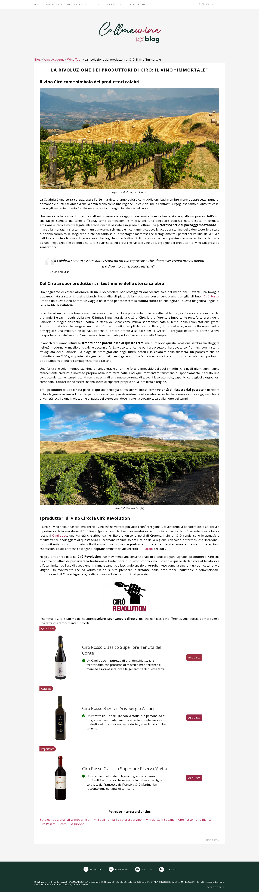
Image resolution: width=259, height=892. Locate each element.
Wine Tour (74, 59)
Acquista (194, 657)
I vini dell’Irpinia (103, 820)
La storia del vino (130, 820)
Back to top (214, 887)
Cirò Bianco (204, 820)
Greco (62, 824)
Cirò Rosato (48, 824)
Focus (95, 4)
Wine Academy (75, 4)
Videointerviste (136, 4)
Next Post (212, 840)
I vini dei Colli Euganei (160, 820)
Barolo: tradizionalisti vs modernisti (65, 820)
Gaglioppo (77, 824)
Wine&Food (53, 4)
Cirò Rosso (211, 296)
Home (37, 4)
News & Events (112, 4)
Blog (37, 59)
